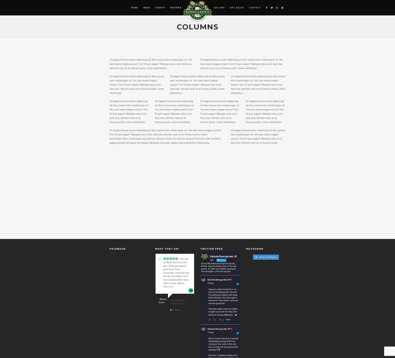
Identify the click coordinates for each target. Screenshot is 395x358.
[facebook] (266, 7)
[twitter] (271, 7)
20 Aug (211, 283)
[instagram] (277, 7)
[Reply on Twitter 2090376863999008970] (210, 320)
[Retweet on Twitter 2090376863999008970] (215, 320)
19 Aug (211, 332)
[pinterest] (282, 7)
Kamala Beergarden (218, 280)
